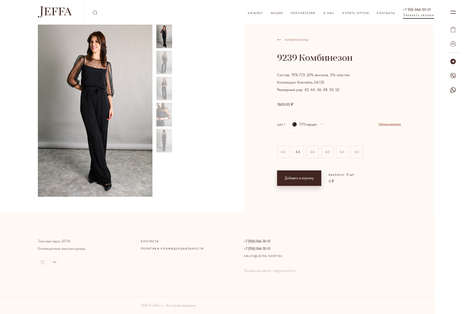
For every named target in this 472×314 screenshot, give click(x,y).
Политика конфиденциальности (172, 248)
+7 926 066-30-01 (417, 9)
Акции (277, 13)
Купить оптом (355, 13)
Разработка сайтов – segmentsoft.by (270, 271)
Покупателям (303, 13)
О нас (329, 13)
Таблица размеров (389, 124)
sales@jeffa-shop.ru (263, 256)
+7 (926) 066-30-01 (257, 241)
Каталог (255, 13)
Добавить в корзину (299, 178)
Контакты (386, 13)
